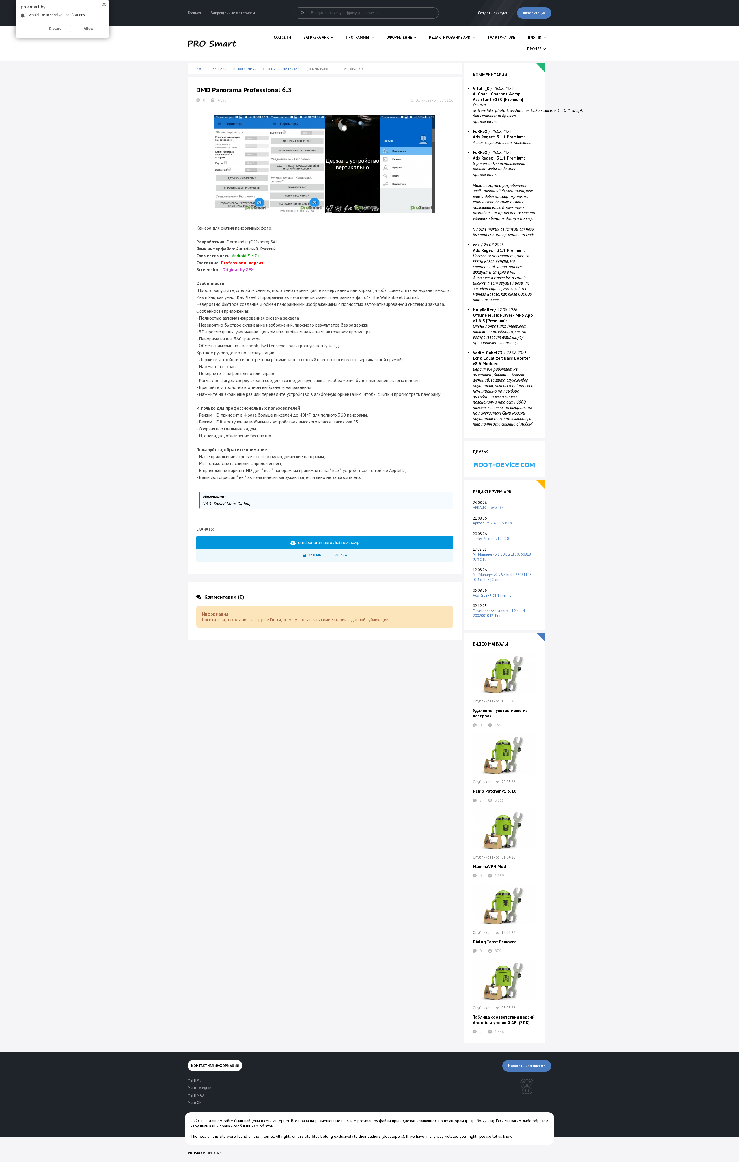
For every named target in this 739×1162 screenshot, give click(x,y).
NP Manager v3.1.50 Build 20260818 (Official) (502, 557)
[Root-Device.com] (504, 464)
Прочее (534, 48)
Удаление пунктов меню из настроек (500, 713)
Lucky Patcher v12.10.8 (491, 538)
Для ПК (534, 37)
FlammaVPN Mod (489, 866)
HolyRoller (483, 309)
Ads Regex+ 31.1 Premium (494, 595)
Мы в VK (194, 1080)
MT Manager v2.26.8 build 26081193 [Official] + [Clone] (502, 577)
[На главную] (212, 43)
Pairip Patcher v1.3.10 (494, 791)
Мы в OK (195, 1102)
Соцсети (282, 37)
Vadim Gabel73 (488, 352)
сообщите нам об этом (253, 1126)
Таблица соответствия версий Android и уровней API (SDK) (504, 1019)
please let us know (495, 1136)
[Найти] (302, 13)
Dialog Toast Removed (495, 941)
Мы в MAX (196, 1095)
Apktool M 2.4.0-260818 (492, 523)
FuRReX (480, 131)
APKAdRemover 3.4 (488, 507)
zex (476, 245)
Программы (357, 37)
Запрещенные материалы (233, 12)
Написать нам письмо (527, 1065)
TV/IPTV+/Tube (501, 37)
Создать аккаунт (492, 12)
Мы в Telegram (200, 1087)
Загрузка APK (316, 37)
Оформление (399, 37)
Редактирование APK (449, 37)
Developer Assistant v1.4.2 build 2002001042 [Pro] (499, 613)
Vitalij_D (481, 88)
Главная (194, 12)
